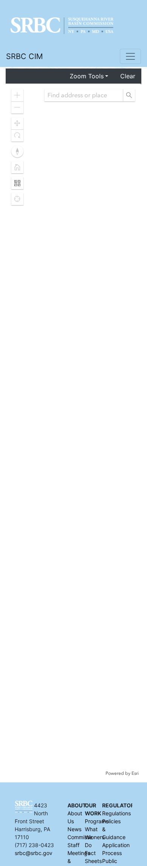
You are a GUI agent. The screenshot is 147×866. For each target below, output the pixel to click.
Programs (97, 821)
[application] (73, 430)
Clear (127, 76)
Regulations (116, 813)
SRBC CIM (24, 56)
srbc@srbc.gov (33, 853)
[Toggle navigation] (130, 56)
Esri (135, 773)
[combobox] (83, 95)
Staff (73, 845)
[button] (17, 95)
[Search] (129, 95)
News (74, 829)
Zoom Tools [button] (87, 76)
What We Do (91, 837)
